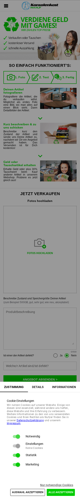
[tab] (14, 387)
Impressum (14, 423)
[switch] (16, 436)
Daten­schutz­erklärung (30, 420)
